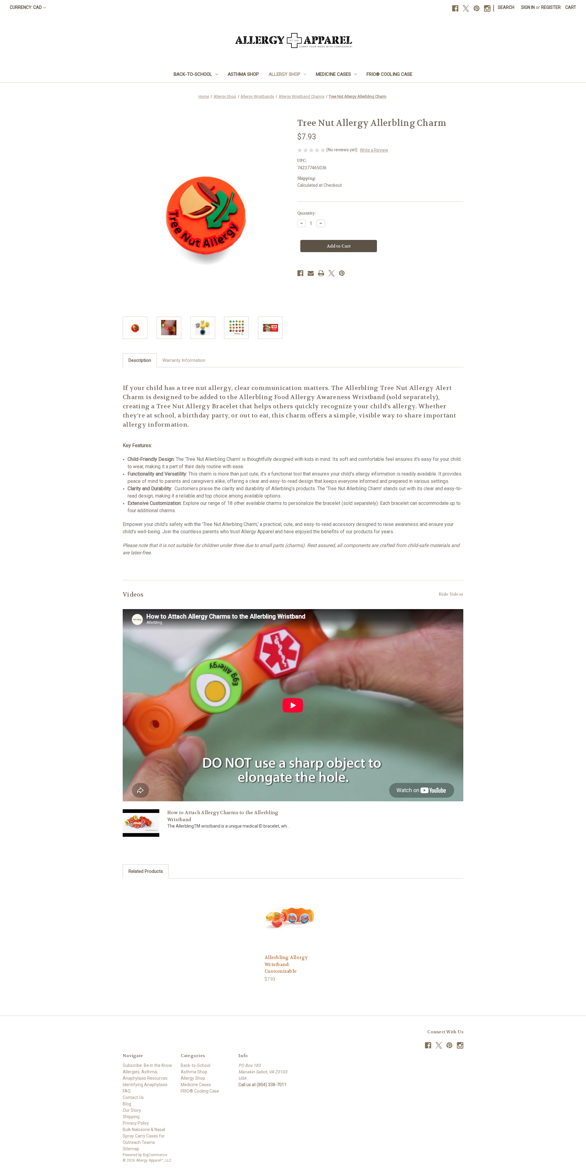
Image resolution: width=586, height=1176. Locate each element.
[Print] (321, 273)
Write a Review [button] (374, 150)
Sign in (528, 7)
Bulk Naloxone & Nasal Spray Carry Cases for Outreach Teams (144, 1136)
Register (551, 7)
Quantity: (306, 213)
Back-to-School (193, 74)
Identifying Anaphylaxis (145, 1084)
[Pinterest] (476, 8)
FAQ (127, 1091)
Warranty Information (183, 360)
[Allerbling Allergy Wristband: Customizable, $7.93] (290, 918)
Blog (127, 1103)
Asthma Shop (243, 74)
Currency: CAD (26, 7)
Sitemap (131, 1148)
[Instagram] (487, 8)
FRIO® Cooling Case (389, 74)
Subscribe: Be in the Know (147, 1065)
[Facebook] (455, 8)
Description (139, 360)
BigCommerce (155, 1155)
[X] (466, 8)
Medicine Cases (333, 74)
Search (506, 7)
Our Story (132, 1110)
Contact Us (133, 1097)
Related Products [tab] (145, 871)
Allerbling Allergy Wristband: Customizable (286, 964)
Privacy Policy (136, 1123)
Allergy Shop (284, 74)
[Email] (311, 273)
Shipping (131, 1116)
